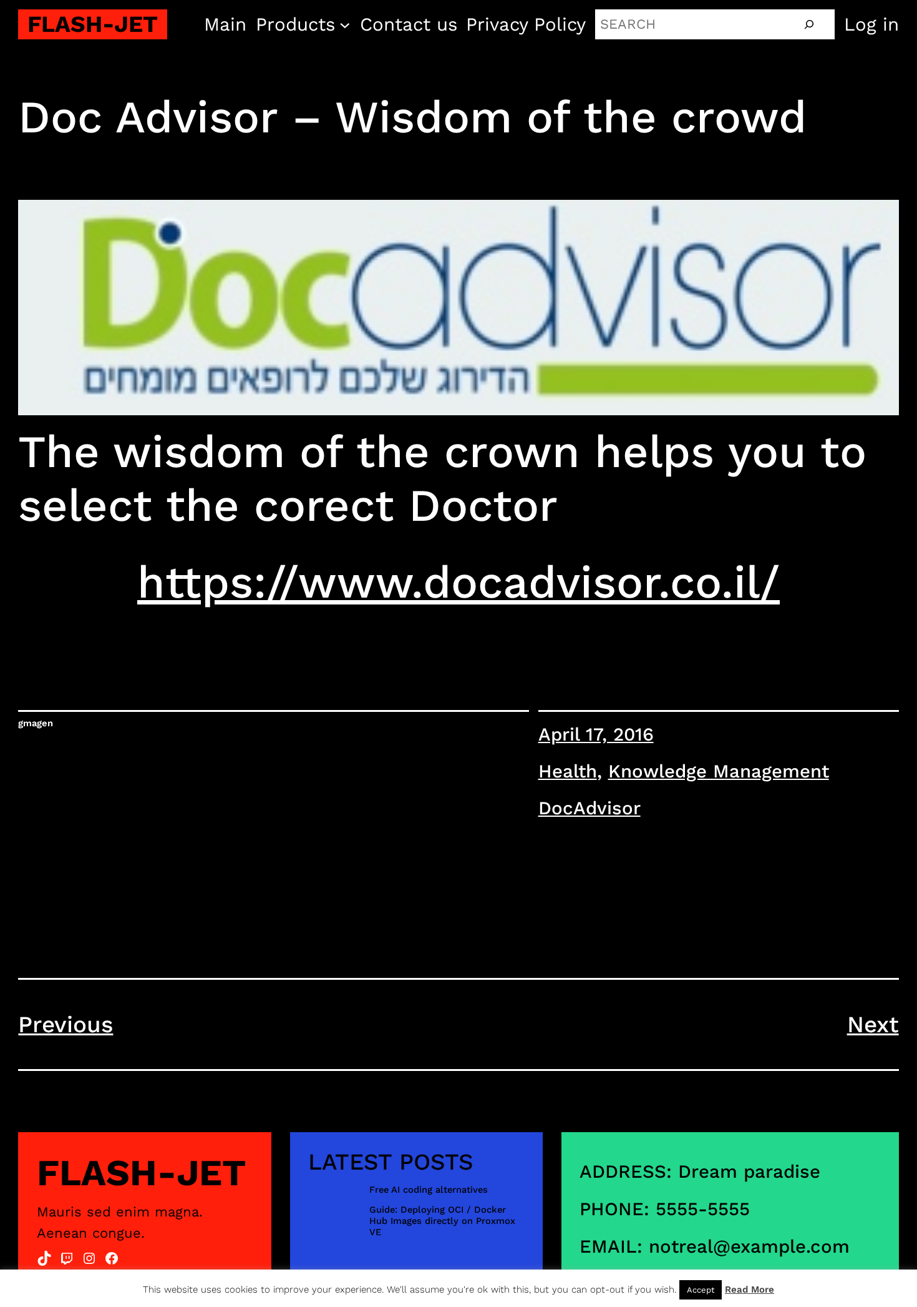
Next (873, 1024)
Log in (871, 24)
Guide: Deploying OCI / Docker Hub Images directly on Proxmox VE (442, 1221)
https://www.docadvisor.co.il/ (458, 582)
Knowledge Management (718, 771)
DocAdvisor (589, 808)
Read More (749, 1289)
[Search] (809, 24)
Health (567, 771)
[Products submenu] (345, 24)
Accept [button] (700, 1290)
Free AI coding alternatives (428, 1190)
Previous (65, 1024)
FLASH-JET (92, 24)
